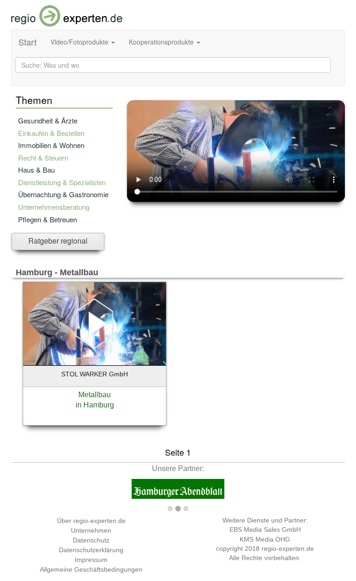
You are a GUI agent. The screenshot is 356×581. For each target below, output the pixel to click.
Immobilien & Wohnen (51, 145)
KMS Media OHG (265, 539)
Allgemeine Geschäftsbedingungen (91, 569)
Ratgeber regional (58, 240)
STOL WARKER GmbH (94, 374)
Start (28, 42)
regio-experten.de (287, 548)
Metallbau (94, 395)
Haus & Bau (36, 169)
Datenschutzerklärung (91, 550)
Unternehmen (91, 530)
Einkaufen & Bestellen (51, 133)
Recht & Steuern (43, 157)
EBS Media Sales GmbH (265, 529)
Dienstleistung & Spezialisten (62, 182)
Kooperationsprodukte (162, 41)
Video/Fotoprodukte (80, 41)
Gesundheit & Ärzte (47, 120)
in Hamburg (95, 405)
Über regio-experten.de (91, 520)
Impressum (91, 559)
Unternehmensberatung (53, 207)
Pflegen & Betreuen (47, 219)
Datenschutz (91, 540)
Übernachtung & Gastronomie (63, 194)
